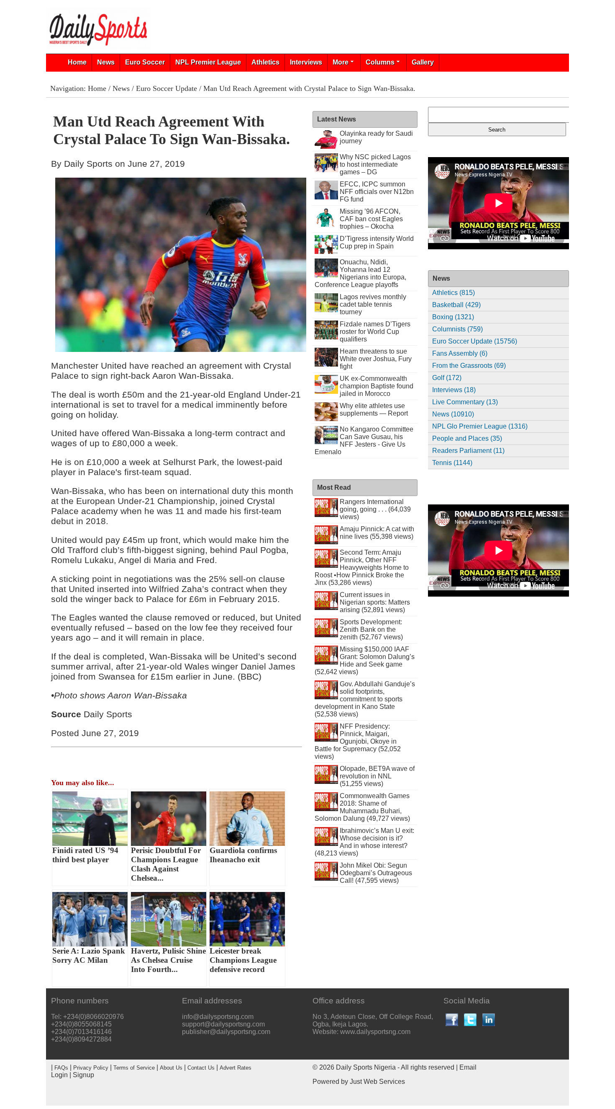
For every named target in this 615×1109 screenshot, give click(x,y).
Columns (380, 62)
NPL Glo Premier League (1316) (480, 426)
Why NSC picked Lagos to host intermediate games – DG (375, 164)
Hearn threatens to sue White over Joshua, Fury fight (376, 359)
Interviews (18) (454, 389)
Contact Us (201, 1068)
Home (77, 62)
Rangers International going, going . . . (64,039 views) (375, 509)
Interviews (306, 62)
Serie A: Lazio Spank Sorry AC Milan (88, 955)
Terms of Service (134, 1068)
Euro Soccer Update (166, 88)
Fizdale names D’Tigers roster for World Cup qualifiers (375, 332)
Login (59, 1074)
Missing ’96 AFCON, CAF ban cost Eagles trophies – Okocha (371, 219)
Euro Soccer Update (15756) (474, 341)
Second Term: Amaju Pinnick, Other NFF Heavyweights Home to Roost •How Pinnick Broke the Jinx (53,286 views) (362, 567)
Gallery (423, 62)
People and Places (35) (467, 438)
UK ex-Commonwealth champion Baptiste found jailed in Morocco (376, 386)
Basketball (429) (456, 304)
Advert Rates (235, 1068)
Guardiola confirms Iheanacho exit (243, 855)
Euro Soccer (145, 62)
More (340, 62)
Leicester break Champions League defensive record (243, 960)
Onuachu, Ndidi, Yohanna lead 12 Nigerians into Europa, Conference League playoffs (360, 273)
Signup (83, 1074)
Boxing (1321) (453, 317)
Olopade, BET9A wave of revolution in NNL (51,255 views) (377, 776)
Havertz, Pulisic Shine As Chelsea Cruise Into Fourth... (168, 960)
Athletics (265, 62)
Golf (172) (446, 377)
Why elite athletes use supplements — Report (374, 409)
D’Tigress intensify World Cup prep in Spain (377, 242)
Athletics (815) (453, 292)
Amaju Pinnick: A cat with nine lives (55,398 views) (377, 532)
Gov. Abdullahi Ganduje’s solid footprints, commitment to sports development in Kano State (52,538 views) (365, 699)
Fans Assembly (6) (459, 353)
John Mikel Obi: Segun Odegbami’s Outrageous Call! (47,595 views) (376, 873)
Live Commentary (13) (465, 402)
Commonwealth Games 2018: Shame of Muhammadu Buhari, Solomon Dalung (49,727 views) (362, 807)
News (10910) (453, 414)
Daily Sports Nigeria (366, 1067)
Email (468, 1067)
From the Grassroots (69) (469, 365)
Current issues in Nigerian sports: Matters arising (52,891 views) (375, 602)
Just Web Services (377, 1081)
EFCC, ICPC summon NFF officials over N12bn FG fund (377, 192)
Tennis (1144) (452, 462)
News (106, 62)
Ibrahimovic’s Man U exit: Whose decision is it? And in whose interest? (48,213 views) (364, 842)
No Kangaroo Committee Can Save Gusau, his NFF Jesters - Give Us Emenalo (364, 440)
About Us (171, 1068)
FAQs (61, 1068)
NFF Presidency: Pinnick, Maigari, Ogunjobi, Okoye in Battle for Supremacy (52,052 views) (358, 741)
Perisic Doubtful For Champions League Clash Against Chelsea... (166, 864)
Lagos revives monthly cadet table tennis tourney (373, 304)
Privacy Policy (90, 1068)
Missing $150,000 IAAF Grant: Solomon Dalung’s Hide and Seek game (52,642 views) (365, 660)
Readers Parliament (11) (468, 450)
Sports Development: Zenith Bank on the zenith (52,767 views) (371, 629)
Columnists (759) (457, 329)
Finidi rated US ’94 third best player (85, 855)
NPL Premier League (208, 62)
